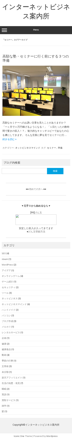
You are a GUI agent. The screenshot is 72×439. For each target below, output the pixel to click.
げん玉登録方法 (36, 231)
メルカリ (6, 326)
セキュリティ (8, 287)
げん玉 (38, 212)
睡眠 (4, 389)
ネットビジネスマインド (27, 148)
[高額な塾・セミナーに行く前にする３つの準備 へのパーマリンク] (36, 115)
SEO (4, 253)
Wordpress (52, 436)
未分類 (5, 372)
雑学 (4, 406)
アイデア (6, 270)
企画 (4, 338)
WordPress (7, 264)
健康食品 (6, 349)
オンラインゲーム (11, 276)
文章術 (5, 366)
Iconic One (19, 436)
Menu (36, 29)
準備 (60, 148)
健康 (4, 343)
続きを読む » (9, 139)
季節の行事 (7, 360)
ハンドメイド (8, 310)
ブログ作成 (7, 321)
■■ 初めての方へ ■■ (36, 189)
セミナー (51, 148)
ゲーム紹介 (7, 281)
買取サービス (8, 400)
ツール (5, 293)
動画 (4, 355)
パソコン (6, 315)
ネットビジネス (10, 298)
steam (5, 259)
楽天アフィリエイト (12, 377)
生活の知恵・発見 (11, 383)
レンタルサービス (11, 332)
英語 (4, 394)
